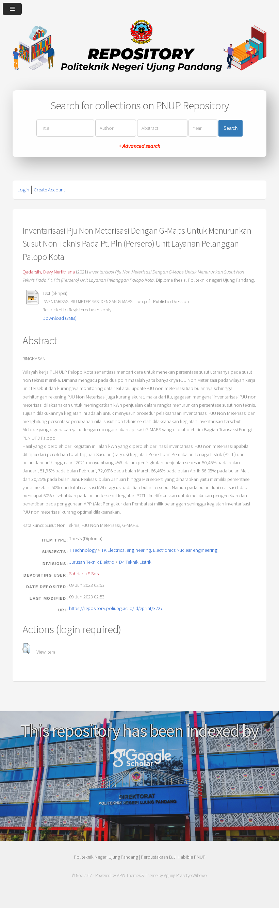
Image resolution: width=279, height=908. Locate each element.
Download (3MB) (60, 318)
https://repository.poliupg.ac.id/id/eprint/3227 (116, 608)
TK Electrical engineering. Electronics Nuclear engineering (159, 550)
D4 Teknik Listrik (135, 562)
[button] (26, 648)
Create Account (49, 190)
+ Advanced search (139, 145)
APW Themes (129, 875)
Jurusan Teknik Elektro (91, 562)
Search (230, 127)
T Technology (83, 550)
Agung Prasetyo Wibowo (185, 875)
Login (23, 190)
